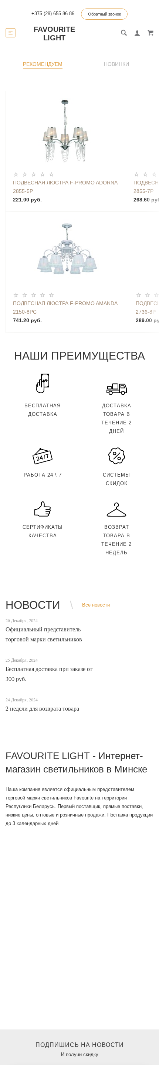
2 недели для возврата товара (42, 708)
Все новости (96, 605)
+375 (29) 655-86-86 (52, 13)
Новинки (116, 64)
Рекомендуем (42, 64)
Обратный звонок (104, 14)
